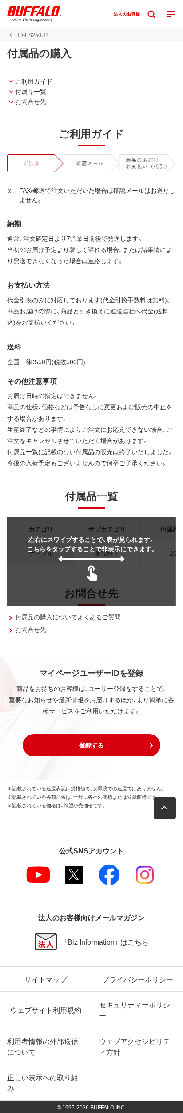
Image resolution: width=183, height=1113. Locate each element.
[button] (91, 745)
